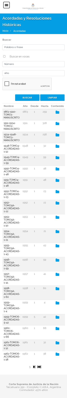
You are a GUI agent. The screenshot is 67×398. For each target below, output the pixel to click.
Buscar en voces (20, 56)
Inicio (5, 30)
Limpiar (52, 97)
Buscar (6, 39)
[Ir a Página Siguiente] (34, 367)
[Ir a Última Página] (39, 367)
